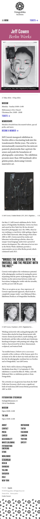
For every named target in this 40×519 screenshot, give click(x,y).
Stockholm (6, 460)
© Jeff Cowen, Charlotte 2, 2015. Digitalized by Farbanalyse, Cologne (16, 327)
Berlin (4, 463)
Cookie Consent (6, 496)
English (10, 488)
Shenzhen (5, 473)
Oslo (4, 477)
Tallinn (5, 470)
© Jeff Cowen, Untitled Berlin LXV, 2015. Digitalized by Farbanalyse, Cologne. (18, 216)
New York (5, 480)
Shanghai (5, 466)
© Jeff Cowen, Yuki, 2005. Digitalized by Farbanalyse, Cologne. (19, 89)
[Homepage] (20, 8)
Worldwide (6, 456)
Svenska (4, 488)
